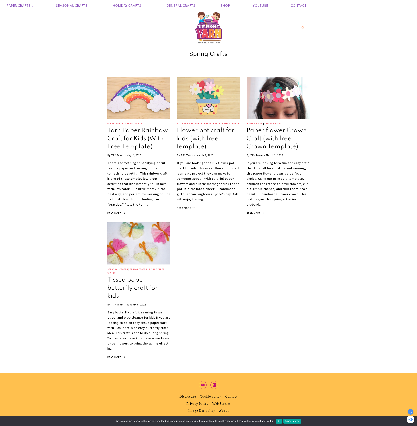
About (224, 410)
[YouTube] (203, 385)
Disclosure (188, 396)
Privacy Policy (197, 404)
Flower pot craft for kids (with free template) (205, 139)
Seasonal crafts (117, 269)
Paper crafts (115, 123)
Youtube (260, 5)
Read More (116, 213)
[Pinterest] (214, 385)
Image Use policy (201, 410)
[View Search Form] (303, 28)
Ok (278, 421)
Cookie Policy (210, 396)
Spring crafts (134, 123)
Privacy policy (292, 421)
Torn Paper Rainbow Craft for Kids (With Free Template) (137, 139)
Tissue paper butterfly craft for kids (132, 288)
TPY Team (117, 155)
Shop (225, 5)
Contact (299, 5)
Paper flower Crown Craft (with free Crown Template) (277, 139)
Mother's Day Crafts (189, 123)
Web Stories (221, 404)
